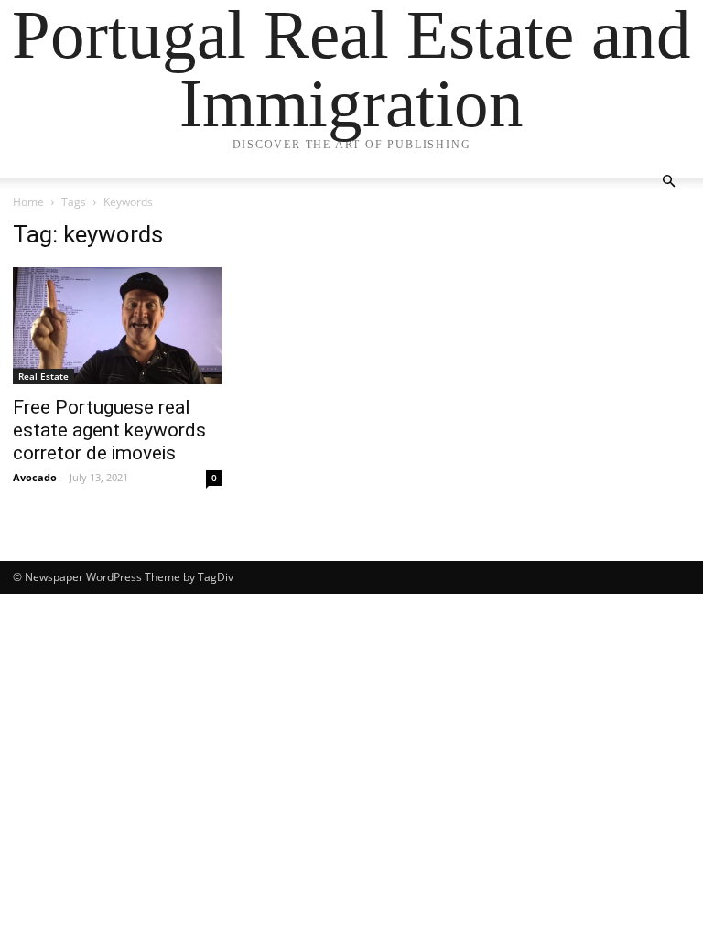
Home (28, 202)
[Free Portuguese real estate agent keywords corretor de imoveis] (117, 325)
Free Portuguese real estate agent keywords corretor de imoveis (109, 430)
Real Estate (43, 376)
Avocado (35, 477)
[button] (668, 181)
